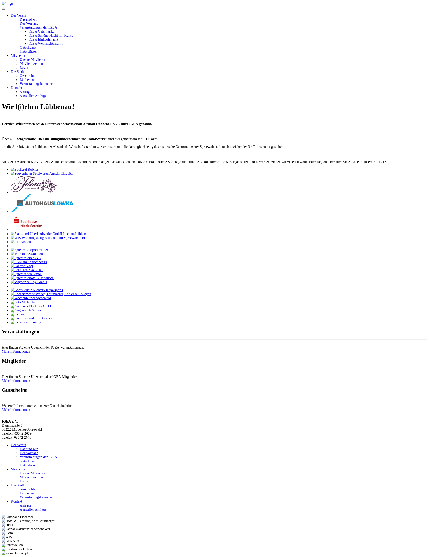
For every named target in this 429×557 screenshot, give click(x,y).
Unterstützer (28, 51)
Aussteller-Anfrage (33, 96)
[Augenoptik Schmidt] (27, 310)
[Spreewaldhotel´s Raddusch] (32, 278)
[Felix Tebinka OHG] (27, 270)
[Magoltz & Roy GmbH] (29, 282)
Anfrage (25, 92)
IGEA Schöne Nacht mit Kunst (51, 35)
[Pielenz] (18, 314)
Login (24, 67)
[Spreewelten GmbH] (26, 274)
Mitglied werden (31, 63)
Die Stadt (17, 71)
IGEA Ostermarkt (41, 31)
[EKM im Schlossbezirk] (29, 262)
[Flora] (34, 192)
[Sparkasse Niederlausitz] (28, 230)
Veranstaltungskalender (36, 84)
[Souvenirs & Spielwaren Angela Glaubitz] (42, 173)
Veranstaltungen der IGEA (38, 27)
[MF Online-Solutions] (27, 254)
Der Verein (18, 15)
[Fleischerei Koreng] (26, 322)
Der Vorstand (29, 23)
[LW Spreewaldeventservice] (32, 318)
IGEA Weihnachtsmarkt (45, 43)
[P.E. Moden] (21, 242)
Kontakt (16, 88)
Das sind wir (29, 19)
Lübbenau (27, 80)
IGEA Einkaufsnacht (43, 39)
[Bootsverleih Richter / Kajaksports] (37, 290)
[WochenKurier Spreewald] (31, 298)
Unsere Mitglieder (32, 59)
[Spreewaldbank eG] (26, 258)
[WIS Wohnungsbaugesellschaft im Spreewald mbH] (49, 238)
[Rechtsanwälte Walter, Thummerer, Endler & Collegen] (51, 294)
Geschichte (27, 75)
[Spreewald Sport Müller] (29, 250)
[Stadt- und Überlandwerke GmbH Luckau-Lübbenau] (50, 234)
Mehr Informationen (16, 351)
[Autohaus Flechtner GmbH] (32, 306)
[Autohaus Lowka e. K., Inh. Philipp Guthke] (42, 211)
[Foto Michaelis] (23, 302)
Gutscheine (28, 47)
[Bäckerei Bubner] (24, 169)
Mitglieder (18, 55)
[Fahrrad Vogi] (22, 266)
